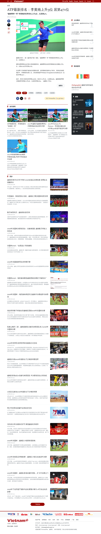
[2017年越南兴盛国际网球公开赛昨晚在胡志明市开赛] (38, 115)
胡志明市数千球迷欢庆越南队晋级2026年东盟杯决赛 (26, 311)
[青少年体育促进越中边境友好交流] (59, 413)
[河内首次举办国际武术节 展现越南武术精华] (59, 429)
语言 (58, 519)
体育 (8, 5)
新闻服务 (67, 519)
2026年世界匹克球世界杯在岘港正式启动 (22, 343)
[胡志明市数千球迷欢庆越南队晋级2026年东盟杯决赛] (59, 315)
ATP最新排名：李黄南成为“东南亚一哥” (16, 125)
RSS (50, 519)
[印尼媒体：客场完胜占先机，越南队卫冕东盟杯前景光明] (59, 201)
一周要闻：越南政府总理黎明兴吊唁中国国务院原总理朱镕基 (78, 112)
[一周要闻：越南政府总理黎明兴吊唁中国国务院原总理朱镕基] (89, 114)
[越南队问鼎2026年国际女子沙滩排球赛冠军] (59, 364)
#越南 (18, 93)
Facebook (8, 21)
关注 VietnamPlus (50, 98)
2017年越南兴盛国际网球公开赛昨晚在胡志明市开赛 (37, 125)
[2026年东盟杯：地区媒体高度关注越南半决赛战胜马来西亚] (59, 299)
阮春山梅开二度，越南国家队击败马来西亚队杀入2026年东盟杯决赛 (27, 328)
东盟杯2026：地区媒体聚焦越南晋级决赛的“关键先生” (26, 278)
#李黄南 (31, 93)
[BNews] (31, 514)
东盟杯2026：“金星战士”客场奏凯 (19, 246)
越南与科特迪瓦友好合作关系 (82, 86)
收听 (77, 104)
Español (81, 1)
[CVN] (58, 514)
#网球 (24, 93)
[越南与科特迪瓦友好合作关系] (83, 75)
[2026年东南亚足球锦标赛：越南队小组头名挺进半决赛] (59, 461)
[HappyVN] (89, 514)
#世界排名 (38, 93)
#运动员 (52, 93)
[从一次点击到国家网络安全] (89, 103)
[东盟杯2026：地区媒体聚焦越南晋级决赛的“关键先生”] (59, 283)
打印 (8, 28)
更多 (11, 176)
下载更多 (37, 504)
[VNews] (18, 514)
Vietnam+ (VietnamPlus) (19, 1)
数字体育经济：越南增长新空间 (18, 212)
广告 (73, 519)
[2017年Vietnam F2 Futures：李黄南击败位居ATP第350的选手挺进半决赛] (58, 115)
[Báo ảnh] (79, 514)
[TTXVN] (11, 514)
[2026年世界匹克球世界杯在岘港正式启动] (59, 348)
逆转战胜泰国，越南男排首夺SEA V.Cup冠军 (82, 24)
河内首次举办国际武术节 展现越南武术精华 (23, 424)
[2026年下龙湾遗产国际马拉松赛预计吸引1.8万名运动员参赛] (59, 494)
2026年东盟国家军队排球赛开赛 (18, 262)
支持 (53, 519)
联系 (77, 519)
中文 (85, 1)
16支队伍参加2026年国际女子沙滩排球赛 (22, 392)
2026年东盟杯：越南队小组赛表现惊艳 (21, 441)
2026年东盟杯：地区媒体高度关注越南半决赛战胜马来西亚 (27, 295)
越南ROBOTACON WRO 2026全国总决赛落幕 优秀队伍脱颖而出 (27, 181)
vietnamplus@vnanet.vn (47, 527)
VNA (62, 519)
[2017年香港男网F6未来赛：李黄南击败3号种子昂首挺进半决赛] (17, 146)
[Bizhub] (37, 514)
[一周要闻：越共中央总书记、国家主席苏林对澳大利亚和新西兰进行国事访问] (89, 126)
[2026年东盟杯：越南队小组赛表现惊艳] (59, 445)
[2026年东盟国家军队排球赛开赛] (59, 266)
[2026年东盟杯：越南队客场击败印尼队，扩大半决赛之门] (59, 478)
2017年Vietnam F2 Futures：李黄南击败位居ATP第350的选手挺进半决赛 (58, 126)
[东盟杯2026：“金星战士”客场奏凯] (59, 250)
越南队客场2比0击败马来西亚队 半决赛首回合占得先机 (27, 375)
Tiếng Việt (65, 1)
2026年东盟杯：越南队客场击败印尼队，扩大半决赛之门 (27, 473)
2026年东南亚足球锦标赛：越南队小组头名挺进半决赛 (27, 457)
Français (76, 1)
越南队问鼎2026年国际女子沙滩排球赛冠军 (23, 359)
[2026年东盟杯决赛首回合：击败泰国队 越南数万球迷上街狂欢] (59, 233)
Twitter (8, 24)
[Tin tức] (24, 514)
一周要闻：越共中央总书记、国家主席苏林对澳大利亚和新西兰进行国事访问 (78, 126)
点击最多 (77, 20)
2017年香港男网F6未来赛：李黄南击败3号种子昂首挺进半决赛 (17, 157)
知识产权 (37, 519)
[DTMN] (68, 514)
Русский (89, 1)
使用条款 (44, 519)
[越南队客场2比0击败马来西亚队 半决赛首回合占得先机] (59, 380)
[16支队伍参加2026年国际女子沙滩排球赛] (59, 396)
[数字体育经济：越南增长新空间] (59, 217)
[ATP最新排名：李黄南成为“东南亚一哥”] (17, 115)
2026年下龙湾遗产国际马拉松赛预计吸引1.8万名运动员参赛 (27, 490)
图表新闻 (77, 66)
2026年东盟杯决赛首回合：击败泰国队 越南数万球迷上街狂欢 (27, 230)
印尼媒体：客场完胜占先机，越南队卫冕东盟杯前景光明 (27, 196)
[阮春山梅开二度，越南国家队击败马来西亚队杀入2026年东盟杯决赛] (59, 331)
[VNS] (48, 514)
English (71, 1)
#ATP (45, 93)
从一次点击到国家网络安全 (78, 101)
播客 (76, 96)
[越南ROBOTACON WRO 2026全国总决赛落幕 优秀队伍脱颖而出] (59, 184)
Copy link (8, 32)
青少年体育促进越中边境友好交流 (19, 408)
